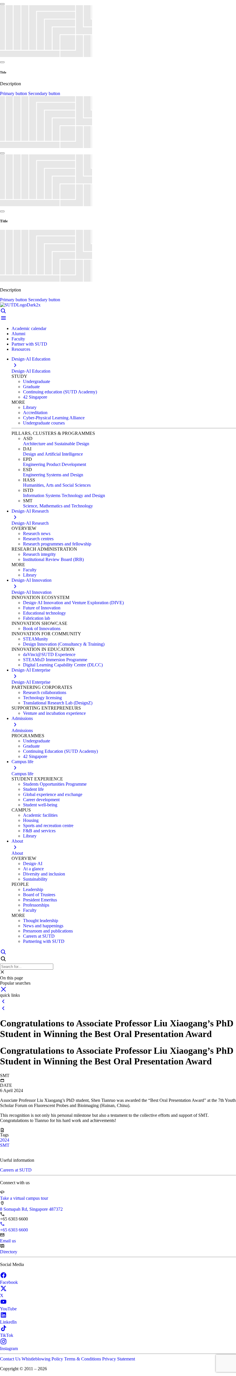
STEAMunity (35, 638)
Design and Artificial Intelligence (53, 454)
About (17, 853)
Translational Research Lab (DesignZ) (57, 702)
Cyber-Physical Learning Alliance (54, 417)
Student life (33, 789)
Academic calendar (29, 328)
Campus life (22, 773)
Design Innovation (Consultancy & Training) (63, 644)
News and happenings (43, 925)
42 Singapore (35, 397)
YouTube (8, 1308)
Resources (21, 349)
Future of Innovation (41, 607)
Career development (41, 799)
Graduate (31, 386)
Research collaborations (44, 692)
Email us (8, 1240)
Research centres (38, 538)
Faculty (18, 338)
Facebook (9, 1282)
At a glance (33, 868)
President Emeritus (40, 899)
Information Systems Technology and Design (64, 495)
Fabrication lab (36, 618)
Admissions (22, 730)
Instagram (9, 1348)
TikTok (6, 1335)
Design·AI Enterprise (31, 682)
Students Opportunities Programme (55, 784)
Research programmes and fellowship (57, 543)
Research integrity (39, 554)
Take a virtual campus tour (24, 1198)
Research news (36, 533)
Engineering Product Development (54, 464)
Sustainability (35, 879)
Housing (31, 820)
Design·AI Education (31, 371)
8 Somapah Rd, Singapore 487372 (31, 1209)
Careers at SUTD (39, 936)
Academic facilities (40, 815)
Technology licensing (42, 697)
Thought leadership (40, 920)
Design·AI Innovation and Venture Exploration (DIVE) (73, 602)
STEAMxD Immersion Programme (55, 659)
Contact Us (11, 1358)
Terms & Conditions (83, 1358)
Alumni (18, 333)
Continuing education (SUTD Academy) (60, 391)
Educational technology (44, 613)
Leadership (33, 889)
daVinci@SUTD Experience (49, 654)
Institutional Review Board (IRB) (53, 559)
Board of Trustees (39, 894)
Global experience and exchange (52, 794)
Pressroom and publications (48, 930)
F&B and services (39, 830)
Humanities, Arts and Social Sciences (57, 485)
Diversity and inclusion (44, 873)
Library (30, 407)
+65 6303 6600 (14, 1229)
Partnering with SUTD (43, 941)
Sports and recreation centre (48, 825)
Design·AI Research (30, 523)
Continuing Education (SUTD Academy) (60, 751)
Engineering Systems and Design (53, 474)
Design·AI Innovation (32, 592)
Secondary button (44, 93)
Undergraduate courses (44, 422)
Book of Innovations (41, 628)
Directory (8, 1251)
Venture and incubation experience (54, 713)
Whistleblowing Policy (43, 1358)
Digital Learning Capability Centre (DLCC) (63, 664)
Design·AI (32, 863)
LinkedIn (8, 1322)
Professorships (36, 905)
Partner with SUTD (29, 344)
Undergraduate (36, 381)
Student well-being (40, 804)
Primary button (14, 93)
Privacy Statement (118, 1358)
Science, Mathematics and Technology (58, 505)
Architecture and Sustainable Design (56, 443)
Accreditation (35, 412)
